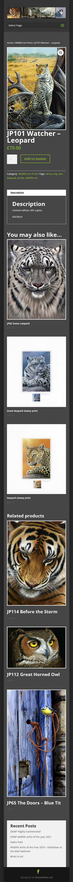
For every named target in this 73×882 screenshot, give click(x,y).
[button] (61, 53)
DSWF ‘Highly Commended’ (25, 831)
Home (10, 42)
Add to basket (35, 158)
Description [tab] (17, 192)
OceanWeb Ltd (43, 877)
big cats (58, 173)
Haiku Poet (16, 842)
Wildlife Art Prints (24, 42)
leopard (11, 177)
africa (49, 173)
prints (20, 177)
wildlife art (31, 177)
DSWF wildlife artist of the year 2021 (30, 836)
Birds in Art (16, 856)
